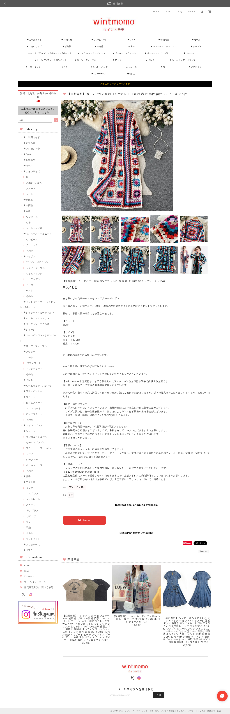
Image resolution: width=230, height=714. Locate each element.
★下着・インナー (34, 67)
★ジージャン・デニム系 (156, 53)
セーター (30, 284)
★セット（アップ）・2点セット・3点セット (50, 53)
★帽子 (163, 67)
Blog (180, 11)
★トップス (195, 46)
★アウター (117, 60)
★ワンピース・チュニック (164, 46)
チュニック (32, 245)
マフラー (30, 521)
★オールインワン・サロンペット (50, 60)
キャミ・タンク (34, 273)
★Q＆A (131, 39)
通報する (203, 551)
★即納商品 (163, 39)
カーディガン (33, 279)
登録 (158, 694)
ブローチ (31, 516)
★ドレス (150, 60)
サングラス (32, 510)
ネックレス (32, 493)
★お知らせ (66, 39)
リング (29, 487)
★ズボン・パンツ (99, 67)
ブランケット (33, 538)
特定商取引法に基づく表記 (39, 587)
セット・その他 (34, 228)
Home (156, 11)
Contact (192, 11)
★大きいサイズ (34, 46)
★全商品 (99, 46)
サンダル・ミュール (36, 436)
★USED (131, 73)
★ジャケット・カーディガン (91, 53)
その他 (29, 250)
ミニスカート (33, 408)
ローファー (32, 459)
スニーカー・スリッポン (39, 448)
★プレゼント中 (99, 39)
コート (29, 357)
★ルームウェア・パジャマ (182, 60)
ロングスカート (34, 414)
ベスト (29, 290)
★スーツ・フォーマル (85, 60)
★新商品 (66, 46)
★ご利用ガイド (34, 39)
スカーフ (30, 504)
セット (29, 194)
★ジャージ (188, 53)
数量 (65, 495)
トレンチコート (34, 368)
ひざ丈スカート (34, 402)
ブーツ (29, 453)
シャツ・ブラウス (35, 267)
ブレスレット (33, 499)
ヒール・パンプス (35, 442)
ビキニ (29, 222)
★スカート (66, 67)
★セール (196, 39)
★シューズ (131, 67)
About (168, 11)
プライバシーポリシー (36, 581)
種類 (65, 487)
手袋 (28, 527)
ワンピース (32, 216)
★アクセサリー (196, 67)
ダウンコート (33, 362)
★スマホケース (99, 73)
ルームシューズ (34, 465)
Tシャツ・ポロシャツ (37, 262)
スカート (30, 188)
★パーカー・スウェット (124, 53)
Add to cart (84, 520)
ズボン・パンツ (34, 182)
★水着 (131, 46)
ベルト (29, 533)
